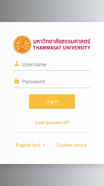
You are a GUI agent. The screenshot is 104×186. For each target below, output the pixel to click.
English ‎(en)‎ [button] (29, 145)
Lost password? (52, 122)
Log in (52, 101)
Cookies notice (71, 145)
